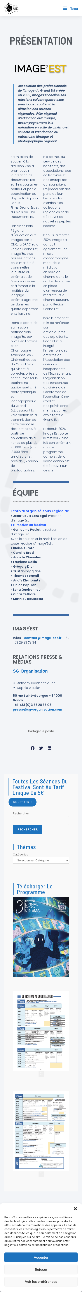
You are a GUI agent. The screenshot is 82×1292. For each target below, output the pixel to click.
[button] (75, 1209)
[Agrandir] (41, 1074)
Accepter (41, 1257)
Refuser (41, 1269)
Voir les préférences (41, 1281)
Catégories (20, 854)
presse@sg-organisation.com (37, 709)
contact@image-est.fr (43, 638)
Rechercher (21, 813)
